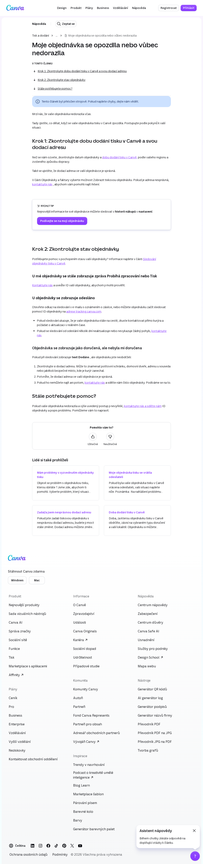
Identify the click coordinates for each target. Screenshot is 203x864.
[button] (62, 8)
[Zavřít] (194, 831)
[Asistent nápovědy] (195, 856)
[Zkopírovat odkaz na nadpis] (29, 144)
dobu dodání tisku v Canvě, (119, 157)
